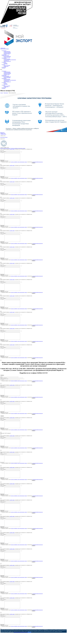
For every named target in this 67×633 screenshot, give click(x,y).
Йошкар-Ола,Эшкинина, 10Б (2, 133)
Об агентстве (4, 50)
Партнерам (5, 63)
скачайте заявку (12, 149)
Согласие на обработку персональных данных (18, 148)
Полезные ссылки (7, 74)
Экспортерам (4, 54)
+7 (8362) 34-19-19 (3, 134)
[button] (33, 69)
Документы (4, 62)
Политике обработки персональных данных (21, 632)
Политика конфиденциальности (5, 148)
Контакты (3, 88)
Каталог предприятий (5, 55)
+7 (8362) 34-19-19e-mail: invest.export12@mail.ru (4, 48)
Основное (5, 83)
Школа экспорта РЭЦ (7, 61)
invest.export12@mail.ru (3, 137)
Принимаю (29, 632)
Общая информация (7, 51)
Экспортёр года (6, 60)
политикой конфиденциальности (37, 178)
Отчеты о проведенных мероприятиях (10, 59)
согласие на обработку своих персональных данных (19, 178)
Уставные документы (7, 52)
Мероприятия (4, 78)
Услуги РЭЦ (4, 67)
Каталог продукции (7, 57)
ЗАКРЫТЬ (2, 375)
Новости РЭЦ (6, 66)
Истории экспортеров (7, 73)
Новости (3, 64)
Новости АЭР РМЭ (7, 65)
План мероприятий (7, 58)
